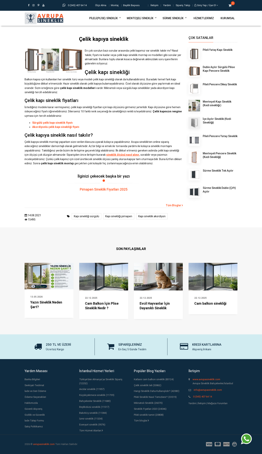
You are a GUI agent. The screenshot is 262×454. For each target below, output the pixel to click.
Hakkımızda (31, 402)
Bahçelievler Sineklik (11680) (95, 401)
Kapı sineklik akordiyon (152, 216)
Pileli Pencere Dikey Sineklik (220, 84)
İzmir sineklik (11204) (91, 418)
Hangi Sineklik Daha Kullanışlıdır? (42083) (156, 391)
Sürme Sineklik (173, 18)
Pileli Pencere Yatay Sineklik (220, 136)
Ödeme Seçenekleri (35, 397)
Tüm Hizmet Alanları (90, 430)
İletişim (154, 5)
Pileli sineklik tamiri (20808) (149, 414)
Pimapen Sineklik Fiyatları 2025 (104, 189)
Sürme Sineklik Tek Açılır (218, 170)
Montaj (115, 5)
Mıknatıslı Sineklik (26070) (148, 402)
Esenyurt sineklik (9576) (92, 424)
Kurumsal (228, 18)
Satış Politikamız (34, 426)
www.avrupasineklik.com (206, 379)
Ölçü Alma (100, 5)
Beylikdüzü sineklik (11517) (94, 406)
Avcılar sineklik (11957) (92, 389)
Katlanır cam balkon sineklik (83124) (154, 379)
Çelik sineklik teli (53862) (147, 385)
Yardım (167, 5)
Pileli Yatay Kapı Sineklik (217, 49)
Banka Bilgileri (32, 379)
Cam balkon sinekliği (210, 303)
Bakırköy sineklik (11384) (93, 412)
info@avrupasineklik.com (208, 389)
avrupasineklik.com (44, 444)
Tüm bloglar (141, 420)
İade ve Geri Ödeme (35, 391)
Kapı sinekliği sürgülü (86, 216)
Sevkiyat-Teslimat (34, 385)
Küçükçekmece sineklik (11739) (96, 395)
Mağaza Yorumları (217, 403)
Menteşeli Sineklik (140, 18)
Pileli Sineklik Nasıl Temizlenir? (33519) (155, 397)
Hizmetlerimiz (204, 18)
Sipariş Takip (183, 5)
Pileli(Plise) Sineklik (103, 18)
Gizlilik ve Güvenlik (35, 414)
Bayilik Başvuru (131, 5)
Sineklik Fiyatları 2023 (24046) (150, 408)
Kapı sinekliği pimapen (118, 216)
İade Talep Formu (34, 420)
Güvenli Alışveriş (33, 408)
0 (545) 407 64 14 (202, 396)
